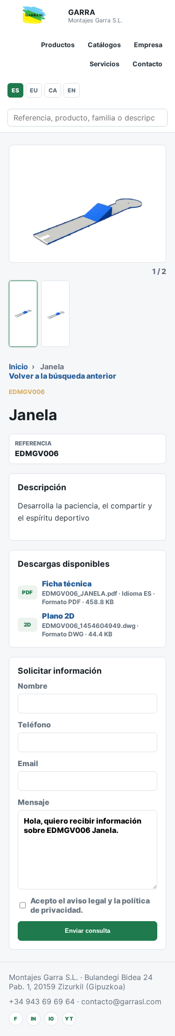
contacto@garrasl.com (121, 1001)
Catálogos (104, 45)
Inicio (18, 366)
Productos (58, 45)
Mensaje (33, 802)
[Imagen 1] (23, 314)
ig (51, 1018)
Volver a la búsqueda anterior (62, 376)
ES (15, 90)
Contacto (147, 64)
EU (34, 90)
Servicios (104, 64)
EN (72, 90)
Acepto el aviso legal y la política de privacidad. (90, 905)
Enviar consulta (87, 930)
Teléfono (34, 724)
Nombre (33, 686)
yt (69, 1018)
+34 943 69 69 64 (42, 1001)
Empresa (148, 45)
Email (28, 763)
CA (53, 90)
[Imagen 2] (55, 314)
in (33, 1018)
